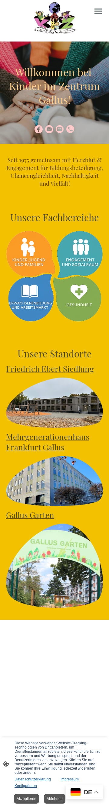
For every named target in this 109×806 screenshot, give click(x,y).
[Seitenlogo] (54, 18)
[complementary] (84, 792)
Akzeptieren (26, 799)
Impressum (70, 779)
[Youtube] (49, 129)
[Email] (60, 129)
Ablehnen (55, 799)
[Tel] (70, 129)
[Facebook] (39, 129)
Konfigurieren (26, 786)
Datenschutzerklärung (33, 779)
